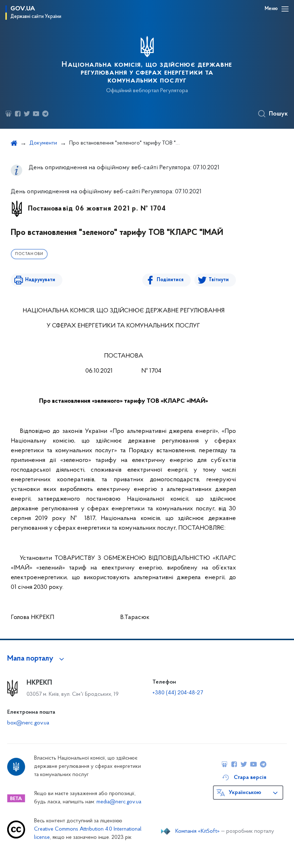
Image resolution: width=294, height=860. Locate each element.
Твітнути (219, 280)
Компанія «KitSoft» (197, 831)
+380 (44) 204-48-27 (177, 693)
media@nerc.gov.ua (118, 802)
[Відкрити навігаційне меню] (285, 9)
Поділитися (170, 280)
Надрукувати (40, 280)
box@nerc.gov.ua (28, 723)
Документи (43, 143)
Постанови (29, 254)
